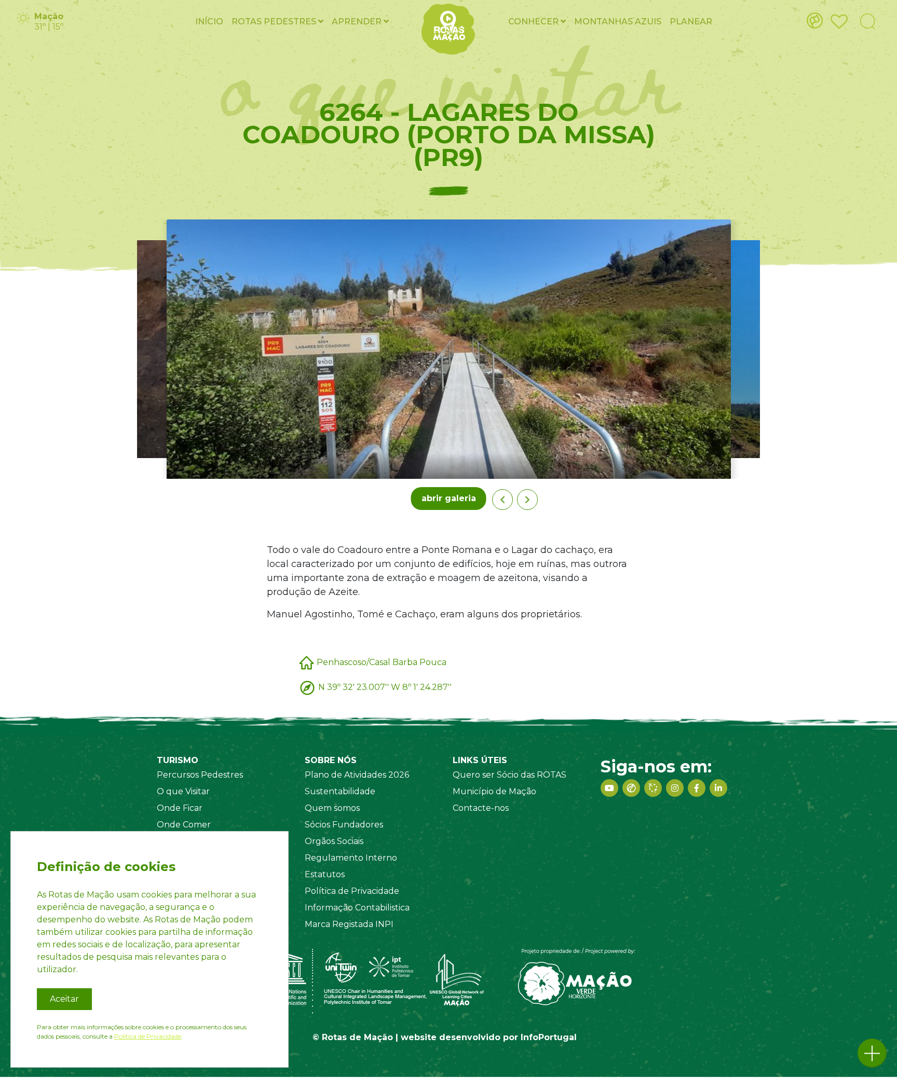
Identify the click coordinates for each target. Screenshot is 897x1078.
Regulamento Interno (351, 858)
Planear (691, 21)
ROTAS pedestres (275, 21)
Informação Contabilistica (357, 908)
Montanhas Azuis (617, 21)
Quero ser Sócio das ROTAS (509, 775)
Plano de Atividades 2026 (357, 775)
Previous (502, 499)
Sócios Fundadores (344, 825)
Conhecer (534, 21)
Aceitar (64, 999)
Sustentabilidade (340, 791)
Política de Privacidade (352, 891)
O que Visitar (183, 791)
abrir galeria (449, 498)
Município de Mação (494, 791)
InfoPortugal (549, 1037)
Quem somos (332, 808)
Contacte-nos (481, 808)
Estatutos (325, 874)
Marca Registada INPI (349, 924)
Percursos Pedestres (200, 775)
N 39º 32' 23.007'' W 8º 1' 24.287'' (385, 687)
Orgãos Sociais (334, 841)
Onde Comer (184, 825)
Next (527, 499)
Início (209, 21)
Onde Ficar (179, 808)
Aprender (358, 21)
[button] (872, 1053)
